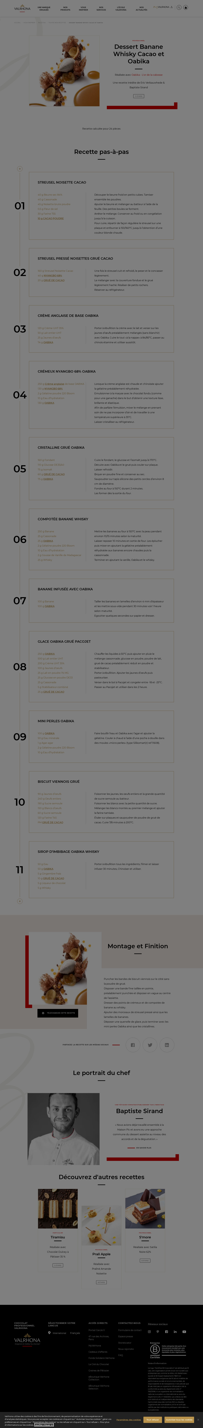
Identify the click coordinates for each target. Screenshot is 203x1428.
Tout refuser (153, 1420)
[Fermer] (198, 1419)
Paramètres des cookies (129, 1420)
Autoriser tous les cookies (179, 1420)
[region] (101, 1420)
